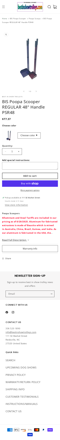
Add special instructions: (16, 160)
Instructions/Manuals (22, 404)
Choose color (29, 135)
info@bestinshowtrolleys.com (21, 332)
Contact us (14, 411)
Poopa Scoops (35, 18)
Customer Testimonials (22, 396)
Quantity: (7, 145)
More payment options (30, 190)
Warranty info (30, 248)
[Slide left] (24, 91)
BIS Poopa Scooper (18, 18)
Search (10, 360)
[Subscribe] (51, 294)
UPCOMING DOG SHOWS (21, 367)
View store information (16, 205)
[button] (3, 7)
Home (4, 18)
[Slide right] (36, 91)
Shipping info (15, 389)
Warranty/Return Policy (23, 382)
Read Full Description (14, 240)
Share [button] (8, 258)
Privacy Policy (16, 374)
